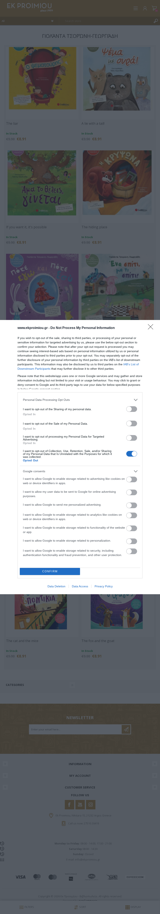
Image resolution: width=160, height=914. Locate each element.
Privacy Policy (104, 586)
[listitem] (80, 400)
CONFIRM (50, 571)
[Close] (152, 328)
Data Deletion (56, 586)
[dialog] (80, 457)
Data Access (80, 586)
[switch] (131, 409)
